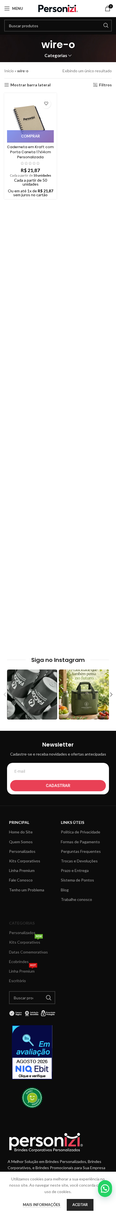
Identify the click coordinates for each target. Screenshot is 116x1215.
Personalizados (22, 851)
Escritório (17, 980)
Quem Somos (21, 841)
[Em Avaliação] (32, 1052)
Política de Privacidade (80, 831)
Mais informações (42, 1204)
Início (9, 70)
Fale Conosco (21, 880)
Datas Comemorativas (28, 952)
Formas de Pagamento (80, 841)
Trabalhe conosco (76, 899)
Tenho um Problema (26, 889)
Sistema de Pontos (77, 880)
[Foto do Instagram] (32, 695)
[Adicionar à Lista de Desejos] (46, 104)
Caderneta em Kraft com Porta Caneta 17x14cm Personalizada (30, 152)
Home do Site (21, 831)
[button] (105, 1188)
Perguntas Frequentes (81, 851)
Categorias (55, 55)
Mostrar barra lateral (30, 85)
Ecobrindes (19, 961)
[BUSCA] (106, 25)
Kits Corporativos (24, 860)
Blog (65, 889)
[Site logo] (58, 8)
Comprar (30, 136)
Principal (19, 822)
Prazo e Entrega (75, 870)
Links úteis (72, 822)
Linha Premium (22, 870)
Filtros (105, 85)
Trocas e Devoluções (79, 860)
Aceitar (80, 1204)
